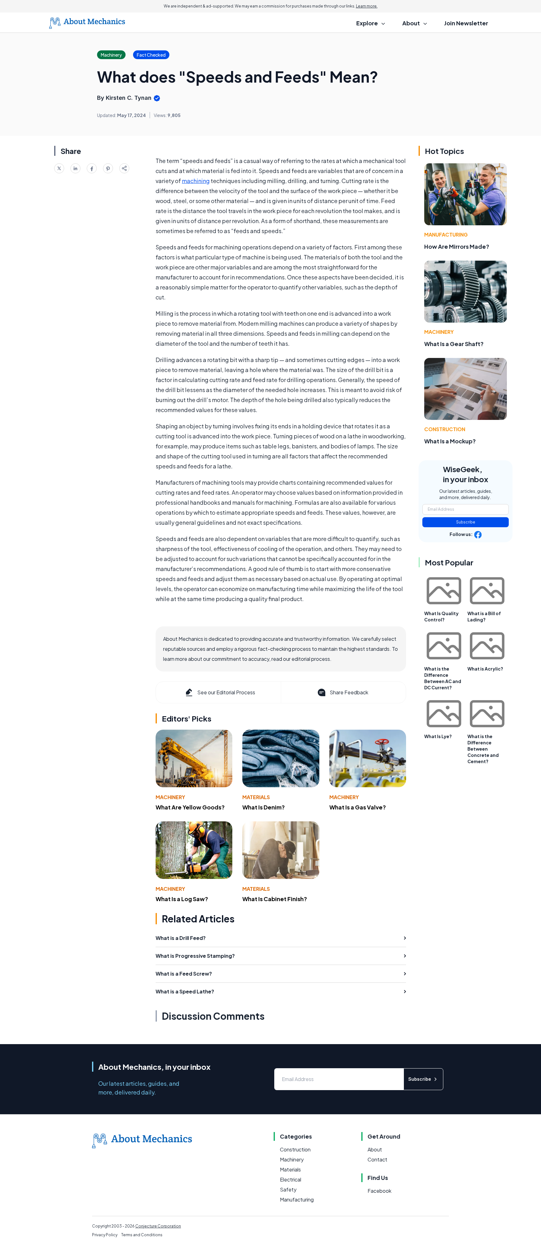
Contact (377, 1159)
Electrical (290, 1179)
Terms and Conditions (141, 1234)
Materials (256, 797)
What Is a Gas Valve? (357, 807)
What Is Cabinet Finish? (274, 898)
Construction (444, 429)
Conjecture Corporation (158, 1226)
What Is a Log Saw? (182, 898)
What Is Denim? (263, 807)
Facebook (379, 1190)
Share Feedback (349, 692)
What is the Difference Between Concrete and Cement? (483, 748)
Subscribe (465, 522)
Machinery (170, 797)
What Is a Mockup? (450, 441)
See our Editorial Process (226, 692)
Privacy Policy (104, 1234)
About (375, 1149)
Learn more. (367, 6)
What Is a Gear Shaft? (454, 343)
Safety (288, 1189)
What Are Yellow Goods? (190, 807)
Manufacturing (446, 234)
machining (196, 180)
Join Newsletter (466, 23)
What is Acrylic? (485, 668)
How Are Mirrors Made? (456, 246)
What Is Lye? (438, 736)
